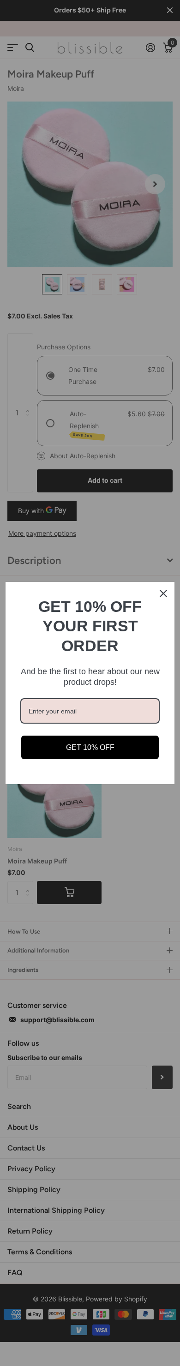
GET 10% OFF (90, 747)
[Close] (163, 593)
